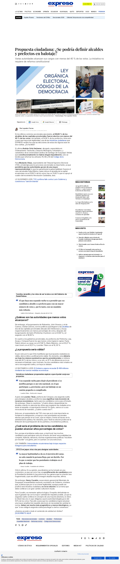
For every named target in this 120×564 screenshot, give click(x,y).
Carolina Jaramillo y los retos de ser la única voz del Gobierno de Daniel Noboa (41, 295)
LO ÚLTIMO (19, 11)
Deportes (80, 11)
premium (101, 11)
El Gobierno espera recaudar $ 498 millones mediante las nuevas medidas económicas (42, 369)
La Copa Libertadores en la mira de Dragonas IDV (84, 202)
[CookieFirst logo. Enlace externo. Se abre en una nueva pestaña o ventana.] (2, 555)
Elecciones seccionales (29, 519)
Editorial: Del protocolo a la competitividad (80, 17)
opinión (46, 11)
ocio (87, 11)
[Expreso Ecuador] (29, 540)
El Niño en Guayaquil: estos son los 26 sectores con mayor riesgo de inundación (91, 250)
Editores (65, 545)
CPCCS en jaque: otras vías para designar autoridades (37, 449)
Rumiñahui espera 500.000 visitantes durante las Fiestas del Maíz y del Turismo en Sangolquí (84, 196)
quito (72, 11)
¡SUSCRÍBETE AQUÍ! (23, 513)
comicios (42, 519)
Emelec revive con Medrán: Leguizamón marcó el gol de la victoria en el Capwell (90, 233)
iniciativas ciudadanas (58, 140)
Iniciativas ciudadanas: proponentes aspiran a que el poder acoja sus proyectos (43, 375)
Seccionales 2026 (58, 17)
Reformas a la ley (36, 521)
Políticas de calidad (95, 545)
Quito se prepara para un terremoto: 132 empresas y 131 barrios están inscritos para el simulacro (92, 256)
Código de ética (25, 545)
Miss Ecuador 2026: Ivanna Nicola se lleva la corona (91, 245)
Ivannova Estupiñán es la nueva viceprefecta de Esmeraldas (83, 219)
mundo (94, 11)
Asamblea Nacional (23, 521)
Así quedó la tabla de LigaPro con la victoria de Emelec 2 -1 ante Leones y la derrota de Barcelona (83, 188)
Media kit (78, 545)
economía (37, 11)
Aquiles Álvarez (29, 17)
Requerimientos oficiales (47, 545)
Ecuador (54, 11)
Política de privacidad (83, 554)
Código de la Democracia (52, 521)
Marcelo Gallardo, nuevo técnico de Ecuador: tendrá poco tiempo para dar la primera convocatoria (90, 239)
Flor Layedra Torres (26, 128)
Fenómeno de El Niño (43, 17)
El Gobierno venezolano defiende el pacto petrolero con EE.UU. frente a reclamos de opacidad (84, 212)
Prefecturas (57, 519)
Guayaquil (64, 11)
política (28, 11)
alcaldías (49, 519)
